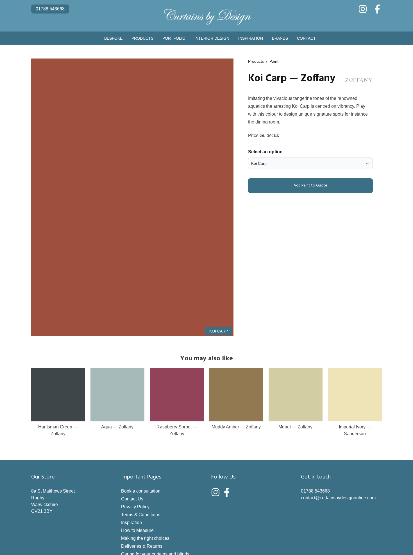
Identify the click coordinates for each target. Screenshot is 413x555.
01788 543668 (50, 8)
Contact (306, 38)
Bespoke (113, 38)
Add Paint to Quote (310, 185)
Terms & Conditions (140, 514)
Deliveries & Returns (141, 546)
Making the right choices (145, 538)
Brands (280, 38)
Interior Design (211, 38)
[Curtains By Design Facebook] (377, 9)
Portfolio (173, 38)
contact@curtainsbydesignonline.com (338, 497)
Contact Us (132, 498)
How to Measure (137, 530)
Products (142, 38)
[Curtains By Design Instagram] (362, 9)
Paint (273, 61)
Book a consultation (140, 491)
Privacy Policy (135, 506)
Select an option (265, 151)
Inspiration (250, 38)
